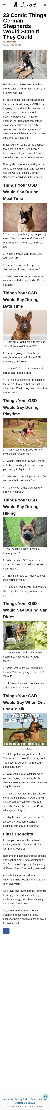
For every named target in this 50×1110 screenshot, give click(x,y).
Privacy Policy (22, 1099)
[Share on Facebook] (6, 931)
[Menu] (4, 5)
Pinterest (28, 749)
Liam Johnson (11, 42)
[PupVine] (25, 5)
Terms (34, 1099)
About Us (8, 1099)
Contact (31, 1103)
